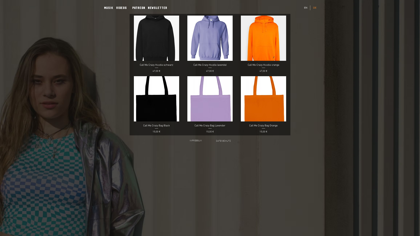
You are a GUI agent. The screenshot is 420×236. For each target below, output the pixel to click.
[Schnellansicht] (156, 38)
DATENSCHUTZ (223, 141)
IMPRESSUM (196, 140)
